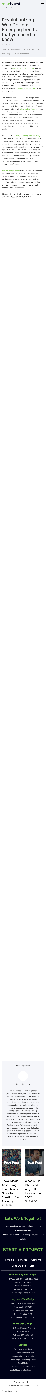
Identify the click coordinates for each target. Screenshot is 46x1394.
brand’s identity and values (23, 68)
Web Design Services (23, 1349)
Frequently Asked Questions (19, 1385)
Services (22, 1259)
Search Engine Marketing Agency (23, 1359)
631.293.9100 (26, 1314)
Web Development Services (23, 1353)
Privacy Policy (19, 1382)
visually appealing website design (27, 135)
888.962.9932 (27, 1289)
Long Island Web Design (22, 1299)
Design (4, 49)
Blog (32, 1265)
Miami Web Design (22, 1324)
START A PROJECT (23, 1249)
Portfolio (9, 1259)
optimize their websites (27, 88)
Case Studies (19, 1265)
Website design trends (11, 171)
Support (35, 1385)
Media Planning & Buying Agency (23, 1370)
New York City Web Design (22, 1275)
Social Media (23, 1363)
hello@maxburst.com (25, 1338)
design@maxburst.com (25, 1293)
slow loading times (27, 109)
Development (15, 49)
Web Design (6, 54)
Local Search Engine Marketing (23, 1366)
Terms (29, 1382)
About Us (36, 1259)
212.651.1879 (26, 1286)
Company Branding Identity (23, 1356)
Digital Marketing (30, 49)
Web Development (21, 54)
